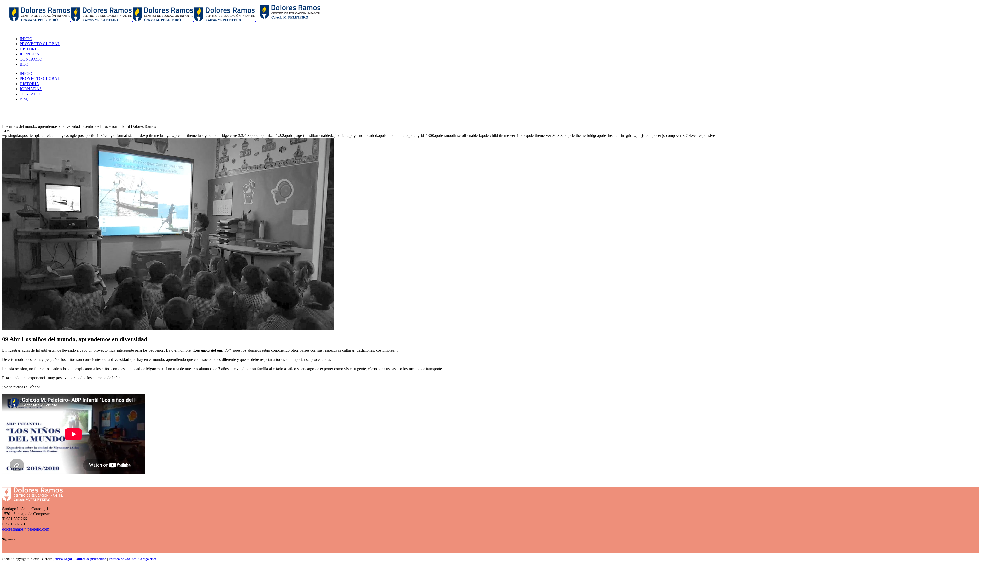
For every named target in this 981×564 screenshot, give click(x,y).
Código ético (147, 559)
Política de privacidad (90, 559)
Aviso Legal (63, 559)
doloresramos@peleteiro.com (25, 529)
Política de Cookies (122, 559)
